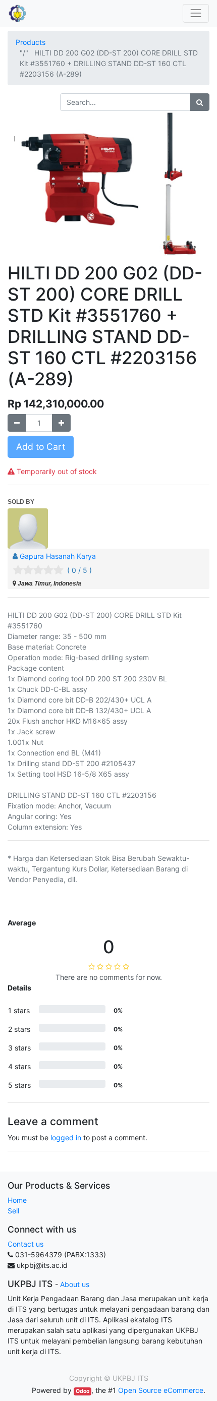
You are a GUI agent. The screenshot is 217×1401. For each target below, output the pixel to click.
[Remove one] (17, 423)
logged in (65, 1137)
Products (30, 42)
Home (17, 1200)
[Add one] (61, 423)
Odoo (82, 1391)
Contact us (25, 1244)
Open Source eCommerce (160, 1390)
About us (74, 1284)
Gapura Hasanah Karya (58, 556)
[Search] (199, 102)
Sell (13, 1210)
